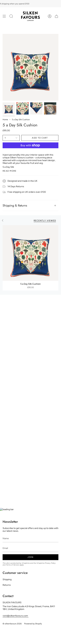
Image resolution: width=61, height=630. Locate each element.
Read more (10, 171)
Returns (7, 585)
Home (5, 119)
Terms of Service (12, 565)
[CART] (56, 16)
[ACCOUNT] (50, 16)
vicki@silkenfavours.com (15, 615)
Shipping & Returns (15, 205)
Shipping (7, 579)
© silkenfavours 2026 (12, 624)
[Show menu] (4, 16)
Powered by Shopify (33, 624)
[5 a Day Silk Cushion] (30, 253)
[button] (11, 16)
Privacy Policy (50, 563)
